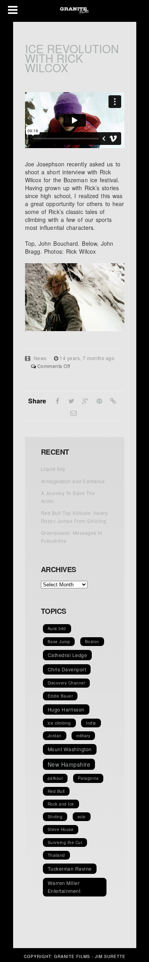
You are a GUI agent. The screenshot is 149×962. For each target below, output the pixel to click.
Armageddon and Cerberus (73, 481)
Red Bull (56, 791)
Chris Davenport (67, 669)
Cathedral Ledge (67, 655)
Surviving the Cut (65, 842)
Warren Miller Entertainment (64, 887)
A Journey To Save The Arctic (68, 497)
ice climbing (59, 723)
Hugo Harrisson (66, 709)
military (83, 735)
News (40, 358)
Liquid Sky (53, 468)
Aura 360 (57, 628)
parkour (55, 778)
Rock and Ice (61, 804)
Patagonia (88, 778)
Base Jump (59, 641)
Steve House (61, 829)
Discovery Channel (66, 683)
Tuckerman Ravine (70, 868)
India (91, 723)
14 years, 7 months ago (87, 358)
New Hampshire (69, 764)
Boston (92, 641)
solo (81, 816)
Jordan (55, 735)
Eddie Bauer (60, 696)
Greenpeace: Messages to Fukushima (72, 536)
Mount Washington (70, 749)
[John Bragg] (74, 329)
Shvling (55, 816)
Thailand (56, 855)
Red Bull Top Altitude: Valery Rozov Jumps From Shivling (74, 516)
